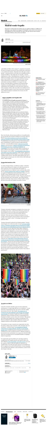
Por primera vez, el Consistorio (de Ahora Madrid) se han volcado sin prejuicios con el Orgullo (15, 312)
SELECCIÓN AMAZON (9, 411)
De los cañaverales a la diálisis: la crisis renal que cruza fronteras (40, 93)
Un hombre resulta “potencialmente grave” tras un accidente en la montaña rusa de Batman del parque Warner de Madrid (41, 104)
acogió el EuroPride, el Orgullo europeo (16, 341)
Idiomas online (25, 411)
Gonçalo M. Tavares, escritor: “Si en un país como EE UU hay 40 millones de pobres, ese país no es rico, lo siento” (41, 120)
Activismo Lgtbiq (12, 367)
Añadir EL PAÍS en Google (27, 42)
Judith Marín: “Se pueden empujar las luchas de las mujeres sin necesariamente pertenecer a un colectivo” (41, 83)
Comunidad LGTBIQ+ (18, 367)
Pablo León (12, 356)
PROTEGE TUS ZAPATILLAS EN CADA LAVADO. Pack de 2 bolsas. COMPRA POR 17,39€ (43, 421)
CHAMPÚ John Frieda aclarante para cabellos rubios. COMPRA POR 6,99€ (27, 420)
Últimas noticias (38, 77)
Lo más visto (38, 100)
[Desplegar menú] (1, 15)
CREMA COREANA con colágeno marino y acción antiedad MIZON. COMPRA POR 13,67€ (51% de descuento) (15, 423)
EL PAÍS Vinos (31, 411)
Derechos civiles (24, 367)
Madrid (4, 21)
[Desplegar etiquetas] (30, 367)
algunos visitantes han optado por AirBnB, (15, 171)
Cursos (15, 411)
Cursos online (19, 411)
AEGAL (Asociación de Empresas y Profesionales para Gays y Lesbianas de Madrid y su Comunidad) (15, 147)
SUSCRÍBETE (38, 13)
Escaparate (2, 411)
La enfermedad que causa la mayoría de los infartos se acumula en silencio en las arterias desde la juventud (40, 108)
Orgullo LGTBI (7, 367)
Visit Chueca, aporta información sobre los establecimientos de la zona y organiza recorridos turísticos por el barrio (15, 240)
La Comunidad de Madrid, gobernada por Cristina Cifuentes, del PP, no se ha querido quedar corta (14, 328)
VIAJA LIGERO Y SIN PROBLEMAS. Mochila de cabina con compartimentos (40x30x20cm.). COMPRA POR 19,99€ (35, 421)
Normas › (29, 363)
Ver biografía (11, 357)
